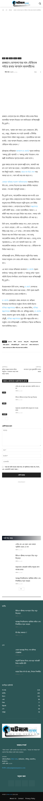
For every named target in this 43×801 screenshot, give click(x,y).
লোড (21, 589)
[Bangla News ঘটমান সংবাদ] (21, 3)
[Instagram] (25, 783)
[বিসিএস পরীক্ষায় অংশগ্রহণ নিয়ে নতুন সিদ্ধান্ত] (8, 400)
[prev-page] (3, 418)
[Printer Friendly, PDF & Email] (5, 336)
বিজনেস (15, 58)
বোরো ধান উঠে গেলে (28, 172)
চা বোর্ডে (27, 286)
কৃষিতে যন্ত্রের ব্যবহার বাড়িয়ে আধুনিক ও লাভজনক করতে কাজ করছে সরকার (10, 371)
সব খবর (19, 58)
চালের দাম (10, 341)
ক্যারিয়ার (4, 403)
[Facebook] (11, 783)
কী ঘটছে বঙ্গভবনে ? (21, 632)
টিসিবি (15, 341)
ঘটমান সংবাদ (7, 72)
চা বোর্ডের (30, 269)
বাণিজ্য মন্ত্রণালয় (6, 344)
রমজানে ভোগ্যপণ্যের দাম (34, 344)
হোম (3, 10)
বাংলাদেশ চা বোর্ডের (22, 151)
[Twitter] (18, 783)
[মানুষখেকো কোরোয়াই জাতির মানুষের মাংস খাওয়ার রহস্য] (8, 411)
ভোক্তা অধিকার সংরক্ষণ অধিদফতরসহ (14, 182)
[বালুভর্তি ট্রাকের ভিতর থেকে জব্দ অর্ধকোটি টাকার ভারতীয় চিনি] (8, 663)
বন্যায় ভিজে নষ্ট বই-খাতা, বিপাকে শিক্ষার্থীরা (28, 672)
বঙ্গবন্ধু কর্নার (26, 341)
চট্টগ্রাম (10, 10)
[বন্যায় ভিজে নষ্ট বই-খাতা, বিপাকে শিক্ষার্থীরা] (8, 674)
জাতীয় (4, 58)
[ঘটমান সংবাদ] (3, 72)
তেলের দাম (20, 341)
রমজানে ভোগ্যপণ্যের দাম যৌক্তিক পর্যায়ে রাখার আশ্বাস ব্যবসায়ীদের (15, 347)
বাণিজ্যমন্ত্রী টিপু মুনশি (15, 344)
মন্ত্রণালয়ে (34, 206)
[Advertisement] (21, 34)
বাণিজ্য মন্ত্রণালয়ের (8, 307)
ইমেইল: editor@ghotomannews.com (13, 768)
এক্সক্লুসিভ (4, 414)
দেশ (6, 10)
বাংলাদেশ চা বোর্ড (24, 344)
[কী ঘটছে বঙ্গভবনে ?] (8, 635)
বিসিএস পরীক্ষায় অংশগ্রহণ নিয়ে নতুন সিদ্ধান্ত (26, 397)
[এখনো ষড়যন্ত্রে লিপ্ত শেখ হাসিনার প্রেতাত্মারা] (8, 653)
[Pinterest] (32, 783)
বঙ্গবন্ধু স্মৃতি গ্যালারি (34, 341)
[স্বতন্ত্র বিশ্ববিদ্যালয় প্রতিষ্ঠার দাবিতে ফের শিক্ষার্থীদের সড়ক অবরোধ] (8, 581)
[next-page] (6, 418)
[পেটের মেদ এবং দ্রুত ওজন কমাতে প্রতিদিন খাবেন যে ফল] (8, 389)
